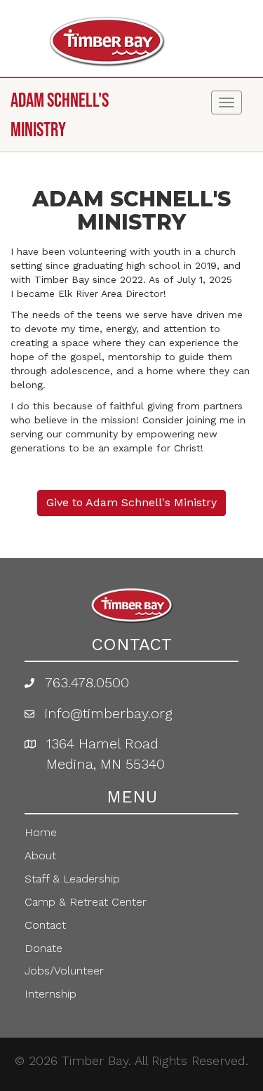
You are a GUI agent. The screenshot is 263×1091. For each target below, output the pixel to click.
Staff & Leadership (72, 878)
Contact (45, 925)
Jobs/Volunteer (64, 970)
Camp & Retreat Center (86, 901)
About (40, 855)
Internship (50, 993)
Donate (43, 948)
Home (41, 832)
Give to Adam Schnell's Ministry (131, 502)
